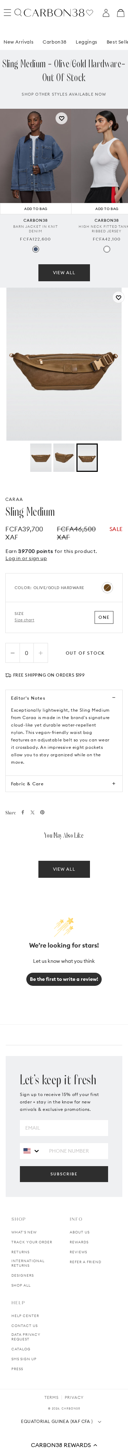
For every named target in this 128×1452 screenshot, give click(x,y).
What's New (24, 1232)
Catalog (21, 1349)
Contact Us (24, 1325)
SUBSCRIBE (64, 1173)
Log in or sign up (26, 558)
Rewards (79, 1242)
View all (64, 272)
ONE (104, 617)
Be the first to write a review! (64, 979)
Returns (20, 1252)
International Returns (27, 1263)
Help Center (25, 1315)
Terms (51, 1397)
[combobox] (32, 1150)
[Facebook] (23, 812)
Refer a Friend (85, 1262)
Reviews (78, 1252)
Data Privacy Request (26, 1336)
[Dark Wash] (35, 249)
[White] (107, 249)
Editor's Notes (28, 698)
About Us (80, 1232)
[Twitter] (32, 812)
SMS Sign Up (24, 1359)
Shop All (21, 1285)
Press (17, 1369)
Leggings (86, 42)
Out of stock (85, 653)
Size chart (24, 619)
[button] (64, 1445)
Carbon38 (54, 42)
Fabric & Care (27, 783)
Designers (22, 1275)
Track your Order (31, 1242)
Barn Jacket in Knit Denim (35, 228)
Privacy (74, 1397)
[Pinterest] (42, 812)
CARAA (14, 499)
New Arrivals (18, 42)
